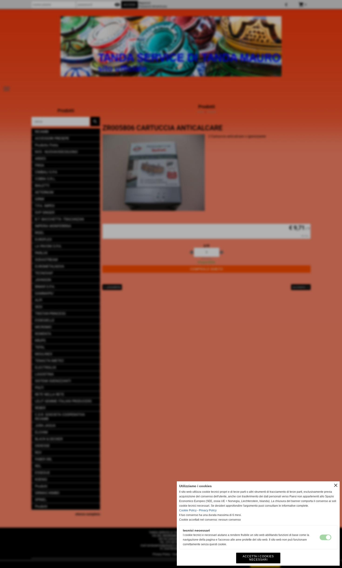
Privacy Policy (208, 510)
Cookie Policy (188, 510)
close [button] (336, 485)
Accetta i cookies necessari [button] (258, 558)
